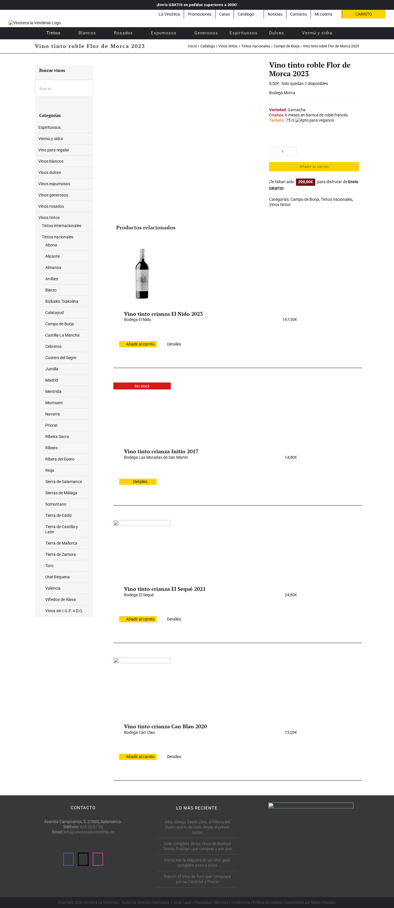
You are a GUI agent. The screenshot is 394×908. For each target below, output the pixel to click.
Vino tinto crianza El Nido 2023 (163, 313)
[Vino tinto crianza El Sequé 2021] (141, 548)
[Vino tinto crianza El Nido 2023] (141, 273)
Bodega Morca (282, 92)
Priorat (51, 425)
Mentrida (53, 391)
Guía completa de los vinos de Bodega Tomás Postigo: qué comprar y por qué (197, 846)
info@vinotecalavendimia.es (89, 832)
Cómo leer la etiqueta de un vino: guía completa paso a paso (197, 863)
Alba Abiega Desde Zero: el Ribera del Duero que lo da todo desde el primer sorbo (197, 827)
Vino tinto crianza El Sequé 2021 (165, 588)
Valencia (53, 588)
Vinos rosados (51, 206)
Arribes (51, 278)
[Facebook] (68, 859)
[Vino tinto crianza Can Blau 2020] (141, 686)
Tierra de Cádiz (58, 515)
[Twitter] (83, 859)
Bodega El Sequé (139, 595)
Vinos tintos (279, 204)
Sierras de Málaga (61, 493)
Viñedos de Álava (60, 599)
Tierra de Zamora (60, 554)
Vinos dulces (49, 172)
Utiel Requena (57, 577)
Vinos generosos (53, 195)
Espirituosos (49, 127)
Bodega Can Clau (139, 732)
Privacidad (202, 902)
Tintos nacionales (336, 199)
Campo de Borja (304, 199)
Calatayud (54, 312)
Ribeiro (51, 447)
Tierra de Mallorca (61, 543)
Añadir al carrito (314, 167)
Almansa (53, 267)
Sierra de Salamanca (63, 481)
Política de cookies (267, 902)
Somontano (55, 504)
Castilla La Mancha (62, 335)
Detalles (174, 344)
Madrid (51, 380)
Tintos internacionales (61, 225)
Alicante (52, 256)
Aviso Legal (183, 902)
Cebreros (53, 346)
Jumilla (51, 369)
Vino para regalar (53, 150)
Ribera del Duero (59, 459)
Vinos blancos (50, 161)
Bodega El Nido (137, 319)
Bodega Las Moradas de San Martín (156, 457)
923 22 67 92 (91, 827)
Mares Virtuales (323, 902)
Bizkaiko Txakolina (61, 301)
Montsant (54, 402)
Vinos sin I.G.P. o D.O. (64, 610)
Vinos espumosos (54, 183)
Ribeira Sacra (57, 436)
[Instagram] (98, 859)
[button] (346, 33)
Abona (51, 245)
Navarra (52, 414)
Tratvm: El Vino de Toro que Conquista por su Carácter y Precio (197, 879)
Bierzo (51, 290)
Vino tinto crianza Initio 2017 (161, 451)
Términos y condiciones (231, 902)
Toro (49, 565)
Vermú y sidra (50, 138)
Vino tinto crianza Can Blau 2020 (165, 726)
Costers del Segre (60, 357)
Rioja (49, 470)
